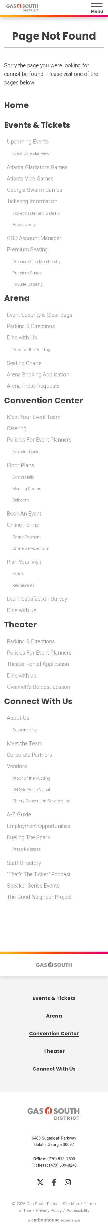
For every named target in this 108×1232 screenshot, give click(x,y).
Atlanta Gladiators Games (37, 167)
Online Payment (26, 537)
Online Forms (23, 525)
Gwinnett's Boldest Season (38, 687)
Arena (17, 298)
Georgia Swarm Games (34, 190)
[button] (10, 964)
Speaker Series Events (33, 886)
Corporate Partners (29, 755)
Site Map (71, 1204)
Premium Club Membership (36, 262)
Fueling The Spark (28, 837)
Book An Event (24, 514)
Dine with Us (22, 338)
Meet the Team (24, 744)
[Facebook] (54, 1182)
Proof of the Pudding (31, 350)
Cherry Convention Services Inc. (41, 801)
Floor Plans (20, 465)
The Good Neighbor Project (39, 897)
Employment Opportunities (38, 826)
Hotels (18, 574)
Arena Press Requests (33, 386)
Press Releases (26, 849)
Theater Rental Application (38, 664)
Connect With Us (38, 701)
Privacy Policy (48, 1210)
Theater (20, 624)
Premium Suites (27, 273)
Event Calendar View (30, 153)
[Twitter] (40, 1182)
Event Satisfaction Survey (37, 599)
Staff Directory (24, 863)
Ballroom (20, 500)
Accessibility (24, 225)
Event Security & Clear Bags (39, 315)
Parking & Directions (31, 326)
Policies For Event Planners (39, 440)
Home (16, 105)
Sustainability (24, 730)
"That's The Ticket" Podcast (39, 874)
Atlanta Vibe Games (30, 179)
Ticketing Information (32, 201)
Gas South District (22, 7)
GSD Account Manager (34, 238)
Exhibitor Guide (25, 452)
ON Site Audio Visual (31, 790)
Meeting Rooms (26, 489)
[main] (54, 459)
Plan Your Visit (24, 562)
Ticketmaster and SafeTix (36, 213)
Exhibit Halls (23, 477)
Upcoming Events (28, 142)
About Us (18, 718)
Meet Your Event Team (33, 417)
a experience (54, 1220)
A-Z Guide (19, 815)
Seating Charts (24, 363)
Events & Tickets (37, 125)
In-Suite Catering (27, 284)
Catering (17, 428)
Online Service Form (30, 548)
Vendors (17, 766)
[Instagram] (67, 1182)
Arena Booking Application (38, 375)
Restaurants (23, 585)
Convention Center (43, 400)
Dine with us (21, 610)
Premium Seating (27, 250)
